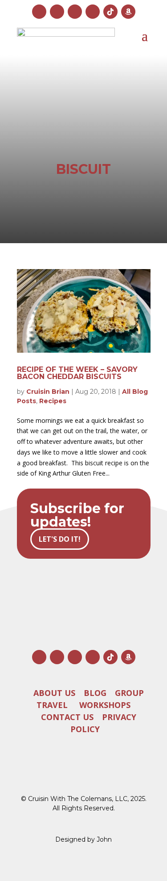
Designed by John (83, 839)
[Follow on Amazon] (128, 11)
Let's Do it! (60, 539)
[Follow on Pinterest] (93, 11)
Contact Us (67, 716)
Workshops (104, 704)
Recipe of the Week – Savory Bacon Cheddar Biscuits (77, 373)
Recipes (52, 401)
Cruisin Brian (47, 392)
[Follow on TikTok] (110, 11)
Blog (95, 692)
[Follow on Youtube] (75, 11)
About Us (54, 692)
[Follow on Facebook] (57, 11)
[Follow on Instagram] (39, 11)
